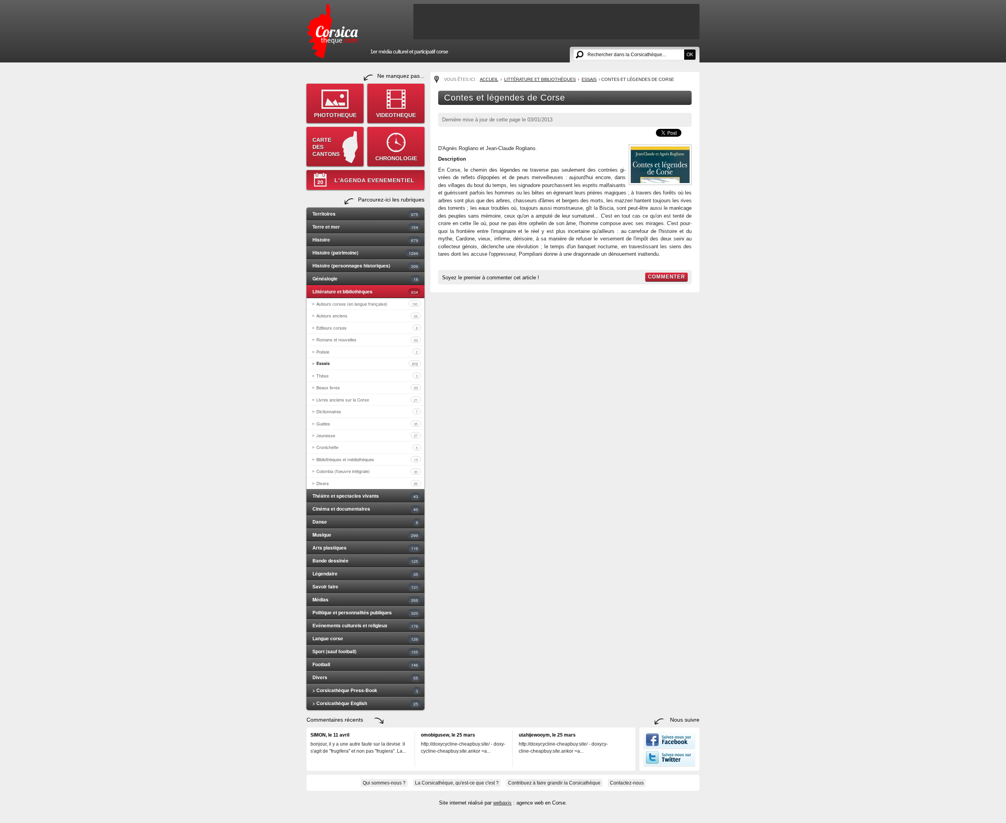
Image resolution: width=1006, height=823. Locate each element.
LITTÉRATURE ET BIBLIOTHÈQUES (540, 79)
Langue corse (365, 638)
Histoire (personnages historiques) (365, 265)
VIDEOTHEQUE (396, 115)
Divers (367, 483)
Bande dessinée (365, 560)
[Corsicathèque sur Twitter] (669, 765)
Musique (365, 534)
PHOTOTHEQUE (335, 115)
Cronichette (367, 447)
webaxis (502, 803)
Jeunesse (367, 435)
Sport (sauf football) (365, 651)
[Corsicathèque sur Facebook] (669, 747)
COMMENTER (666, 277)
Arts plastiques (365, 547)
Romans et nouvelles (367, 339)
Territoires (365, 213)
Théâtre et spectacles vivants (365, 495)
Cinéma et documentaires (365, 508)
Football (365, 664)
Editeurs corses (367, 327)
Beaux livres (367, 387)
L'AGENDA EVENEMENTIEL (374, 180)
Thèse (367, 375)
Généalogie (365, 278)
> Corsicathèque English (365, 703)
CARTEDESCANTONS (326, 147)
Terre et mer (365, 226)
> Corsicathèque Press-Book (365, 690)
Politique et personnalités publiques (365, 612)
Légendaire (365, 573)
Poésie (367, 351)
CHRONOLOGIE (396, 158)
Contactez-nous (627, 783)
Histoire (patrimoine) (365, 252)
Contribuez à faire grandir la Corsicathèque (554, 783)
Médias (365, 599)
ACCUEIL (489, 79)
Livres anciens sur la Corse (367, 399)
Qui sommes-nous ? (384, 783)
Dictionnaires (367, 411)
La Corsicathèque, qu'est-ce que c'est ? (457, 783)
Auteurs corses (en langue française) (367, 304)
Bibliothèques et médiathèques (367, 459)
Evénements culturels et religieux (365, 625)
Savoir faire (365, 586)
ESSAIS (589, 79)
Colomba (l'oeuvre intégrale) (367, 471)
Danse (365, 521)
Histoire (365, 239)
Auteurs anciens (367, 315)
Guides (367, 423)
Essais (367, 363)
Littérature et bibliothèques (365, 291)
